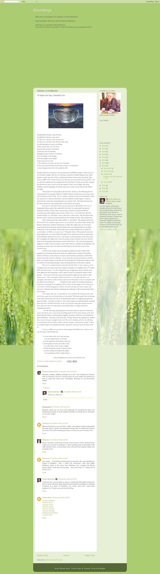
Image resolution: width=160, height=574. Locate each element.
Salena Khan (47, 497)
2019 (104, 151)
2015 (104, 160)
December (107, 168)
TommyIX (87, 568)
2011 (104, 188)
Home (66, 555)
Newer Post (42, 555)
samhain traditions (48, 500)
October (107, 174)
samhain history (47, 506)
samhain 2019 (47, 515)
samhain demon (47, 505)
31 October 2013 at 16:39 (59, 440)
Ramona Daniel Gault (50, 371)
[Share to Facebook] (74, 361)
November (107, 171)
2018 (104, 154)
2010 (104, 191)
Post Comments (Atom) (54, 560)
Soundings (42, 10)
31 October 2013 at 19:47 (59, 458)
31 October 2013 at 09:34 (67, 371)
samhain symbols (48, 509)
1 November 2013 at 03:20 (67, 479)
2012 (104, 185)
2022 (104, 146)
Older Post (90, 555)
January (107, 182)
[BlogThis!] (70, 361)
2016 (104, 157)
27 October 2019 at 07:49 (72, 392)
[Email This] (68, 361)
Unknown (45, 423)
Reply (44, 383)
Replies (47, 388)
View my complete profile (108, 229)
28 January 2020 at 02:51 (61, 497)
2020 (104, 148)
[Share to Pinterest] (76, 361)
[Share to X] (72, 361)
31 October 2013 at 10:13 (61, 407)
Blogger (102, 568)
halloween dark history (50, 513)
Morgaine (45, 440)
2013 (104, 166)
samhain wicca (47, 502)
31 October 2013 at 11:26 (59, 423)
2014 (104, 163)
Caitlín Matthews (54, 392)
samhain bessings (48, 511)
